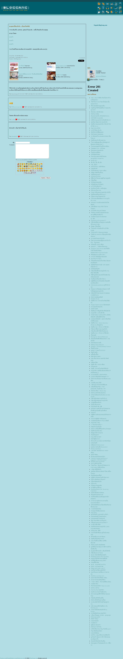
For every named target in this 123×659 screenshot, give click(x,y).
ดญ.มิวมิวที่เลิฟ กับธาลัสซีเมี (99, 558)
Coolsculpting (79, 128)
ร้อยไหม (37, 131)
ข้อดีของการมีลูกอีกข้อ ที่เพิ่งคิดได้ (100, 311)
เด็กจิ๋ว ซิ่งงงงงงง (96, 404)
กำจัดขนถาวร (57, 131)
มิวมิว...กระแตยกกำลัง (97, 566)
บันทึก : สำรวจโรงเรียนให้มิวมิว (99, 368)
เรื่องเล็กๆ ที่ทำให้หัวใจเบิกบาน (99, 331)
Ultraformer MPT (19, 131)
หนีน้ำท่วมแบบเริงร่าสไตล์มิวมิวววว (101, 120)
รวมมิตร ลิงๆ (94, 584)
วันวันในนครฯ (95, 435)
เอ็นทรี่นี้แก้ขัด (95, 562)
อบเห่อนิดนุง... (95, 633)
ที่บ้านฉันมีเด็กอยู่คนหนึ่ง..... (98, 106)
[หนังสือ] (116, 9)
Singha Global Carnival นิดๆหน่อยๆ (100, 304)
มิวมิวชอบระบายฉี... (96, 342)
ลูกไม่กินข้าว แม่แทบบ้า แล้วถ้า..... (100, 514)
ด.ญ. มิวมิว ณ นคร (96, 437)
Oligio (32, 131)
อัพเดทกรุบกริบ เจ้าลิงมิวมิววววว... (100, 116)
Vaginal (47, 128)
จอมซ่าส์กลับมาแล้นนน (97, 492)
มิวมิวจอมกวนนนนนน (97, 134)
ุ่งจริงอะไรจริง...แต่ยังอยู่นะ (99, 188)
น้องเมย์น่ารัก (15, 136)
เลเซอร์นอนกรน (63, 128)
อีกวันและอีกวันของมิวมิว (98, 456)
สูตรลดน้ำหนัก (28, 128)
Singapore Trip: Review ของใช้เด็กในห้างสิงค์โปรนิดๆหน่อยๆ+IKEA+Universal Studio (100, 250)
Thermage (36, 128)
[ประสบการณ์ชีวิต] (116, 14)
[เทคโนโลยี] (116, 5)
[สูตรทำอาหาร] (99, 5)
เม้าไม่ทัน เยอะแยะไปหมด (98, 210)
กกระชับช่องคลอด (43, 128)
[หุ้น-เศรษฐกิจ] (103, 14)
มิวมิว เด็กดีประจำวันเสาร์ (98, 479)
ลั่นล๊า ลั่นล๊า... (94, 352)
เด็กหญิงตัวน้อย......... (96, 154)
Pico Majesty (65, 131)
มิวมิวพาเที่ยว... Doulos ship (98, 391)
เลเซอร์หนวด (53, 131)
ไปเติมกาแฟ (59, 75)
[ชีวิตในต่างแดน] (120, 14)
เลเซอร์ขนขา (51, 131)
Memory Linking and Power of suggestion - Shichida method (99, 459)
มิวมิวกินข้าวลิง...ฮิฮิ (96, 406)
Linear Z (9, 131)
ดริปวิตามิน (58, 128)
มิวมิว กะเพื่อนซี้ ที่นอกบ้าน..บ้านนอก (101, 428)
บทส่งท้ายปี (94, 168)
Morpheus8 (13, 131)
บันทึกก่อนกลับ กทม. (96, 430)
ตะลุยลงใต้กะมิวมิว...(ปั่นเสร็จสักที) (100, 551)
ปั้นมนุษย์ (93, 335)
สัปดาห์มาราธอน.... (96, 356)
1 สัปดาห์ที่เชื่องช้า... (96, 469)
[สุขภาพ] (112, 14)
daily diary (94, 512)
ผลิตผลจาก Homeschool (97, 445)
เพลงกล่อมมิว (95, 621)
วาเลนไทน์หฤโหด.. (96, 509)
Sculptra (74, 131)
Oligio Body (54, 128)
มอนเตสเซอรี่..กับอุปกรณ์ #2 (98, 516)
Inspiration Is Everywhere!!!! (98, 220)
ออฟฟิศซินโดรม (38, 128)
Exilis (32, 128)
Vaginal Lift (46, 128)
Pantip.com (3, 658)
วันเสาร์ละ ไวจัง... (96, 422)
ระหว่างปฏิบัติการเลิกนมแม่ (98, 418)
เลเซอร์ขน (60, 131)
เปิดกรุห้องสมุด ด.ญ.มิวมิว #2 (99, 398)
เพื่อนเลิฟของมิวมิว (96, 481)
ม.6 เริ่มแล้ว (22, 65)
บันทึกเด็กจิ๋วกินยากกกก (97, 538)
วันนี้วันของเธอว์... (96, 174)
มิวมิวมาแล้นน (95, 114)
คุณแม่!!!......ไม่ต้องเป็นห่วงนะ (99, 246)
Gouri (68, 131)
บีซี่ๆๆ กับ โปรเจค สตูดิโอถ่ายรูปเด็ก (100, 178)
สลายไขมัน (73, 128)
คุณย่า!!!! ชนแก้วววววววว (98, 350)
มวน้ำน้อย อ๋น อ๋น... (96, 130)
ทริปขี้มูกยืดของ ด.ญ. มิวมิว (98, 560)
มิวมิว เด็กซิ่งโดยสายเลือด (98, 600)
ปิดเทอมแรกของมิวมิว (97, 150)
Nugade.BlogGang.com (100, 25)
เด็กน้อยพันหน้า (95, 269)
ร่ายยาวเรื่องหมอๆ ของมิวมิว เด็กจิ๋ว (101, 192)
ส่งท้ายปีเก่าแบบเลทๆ (97, 118)
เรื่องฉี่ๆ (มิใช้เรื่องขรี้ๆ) (97, 598)
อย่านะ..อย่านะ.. (95, 588)
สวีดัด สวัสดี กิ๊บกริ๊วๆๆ (97, 172)
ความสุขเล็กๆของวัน (96, 306)
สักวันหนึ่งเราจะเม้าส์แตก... (98, 536)
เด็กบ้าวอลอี (94, 309)
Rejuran (83, 128)
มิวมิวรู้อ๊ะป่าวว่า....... (96, 439)
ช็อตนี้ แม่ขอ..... (95, 348)
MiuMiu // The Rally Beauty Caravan (101, 346)
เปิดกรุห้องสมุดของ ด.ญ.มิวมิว (99, 400)
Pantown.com (21, 658)
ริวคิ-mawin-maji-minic (17, 107)
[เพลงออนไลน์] (107, 9)
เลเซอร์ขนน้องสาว (41, 131)
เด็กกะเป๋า (94, 483)
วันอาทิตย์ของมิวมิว (96, 631)
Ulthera (28, 131)
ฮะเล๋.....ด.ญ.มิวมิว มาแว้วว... (98, 564)
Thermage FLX (30, 131)
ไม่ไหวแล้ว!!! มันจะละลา (99, 232)
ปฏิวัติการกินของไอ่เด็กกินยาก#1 (100, 477)
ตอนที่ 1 (11, 37)
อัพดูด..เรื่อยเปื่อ (96, 226)
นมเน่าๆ (93, 412)
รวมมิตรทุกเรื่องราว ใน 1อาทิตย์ (100, 420)
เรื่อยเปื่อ (94, 180)
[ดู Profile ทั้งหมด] (101, 76)
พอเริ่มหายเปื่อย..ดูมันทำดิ (98, 570)
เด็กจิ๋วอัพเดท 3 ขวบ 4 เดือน (98, 170)
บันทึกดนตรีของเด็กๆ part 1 (98, 194)
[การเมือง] (103, 9)
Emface (20, 131)
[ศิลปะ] (120, 9)
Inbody (41, 128)
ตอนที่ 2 (11, 40)
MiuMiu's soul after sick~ (97, 576)
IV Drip (57, 128)
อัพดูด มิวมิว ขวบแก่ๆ (97, 433)
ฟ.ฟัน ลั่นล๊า (94, 443)
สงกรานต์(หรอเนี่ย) (96, 463)
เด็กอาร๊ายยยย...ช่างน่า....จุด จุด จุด (101, 615)
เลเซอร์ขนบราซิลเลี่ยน (48, 131)
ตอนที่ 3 (11, 44)
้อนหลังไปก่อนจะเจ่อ (97, 494)
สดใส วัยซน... (94, 454)
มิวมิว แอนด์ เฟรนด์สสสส (98, 544)
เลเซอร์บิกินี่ (39, 131)
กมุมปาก (11, 131)
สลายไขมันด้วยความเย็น (76, 128)
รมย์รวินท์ (82, 128)
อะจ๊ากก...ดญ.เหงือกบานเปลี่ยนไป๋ (100, 635)
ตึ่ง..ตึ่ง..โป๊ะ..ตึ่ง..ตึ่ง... (97, 162)
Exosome (70, 131)
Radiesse (77, 131)
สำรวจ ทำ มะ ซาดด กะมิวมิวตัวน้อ (101, 441)
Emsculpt (71, 128)
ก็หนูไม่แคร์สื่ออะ (96, 152)
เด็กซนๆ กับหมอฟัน (96, 485)
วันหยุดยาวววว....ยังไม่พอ (98, 148)
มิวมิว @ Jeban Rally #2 (97, 344)
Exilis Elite (31, 128)
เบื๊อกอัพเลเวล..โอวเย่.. (97, 553)
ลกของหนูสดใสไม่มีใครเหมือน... (100, 146)
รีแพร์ (61, 128)
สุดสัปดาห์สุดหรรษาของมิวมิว (99, 122)
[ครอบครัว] (112, 9)
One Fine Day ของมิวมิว (97, 590)
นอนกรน (65, 128)
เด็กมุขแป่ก (94, 366)
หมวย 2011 (94, 160)
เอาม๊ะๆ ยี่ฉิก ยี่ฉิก (96, 524)
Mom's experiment (96, 448)
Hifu (21, 131)
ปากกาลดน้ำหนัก (68, 128)
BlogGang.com (33, 658)
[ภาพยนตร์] (107, 5)
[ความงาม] (99, 9)
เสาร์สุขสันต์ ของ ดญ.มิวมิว (98, 613)
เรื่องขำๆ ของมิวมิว (96, 426)
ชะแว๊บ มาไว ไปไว (96, 258)
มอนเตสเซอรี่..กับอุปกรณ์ (98, 518)
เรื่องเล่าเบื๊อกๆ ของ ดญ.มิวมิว (99, 329)
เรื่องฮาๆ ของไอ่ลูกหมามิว (98, 196)
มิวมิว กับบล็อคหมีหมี (97, 297)
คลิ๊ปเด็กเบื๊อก (94, 354)
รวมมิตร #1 (94, 623)
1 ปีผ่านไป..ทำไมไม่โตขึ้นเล (99, 384)
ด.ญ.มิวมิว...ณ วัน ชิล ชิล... (98, 313)
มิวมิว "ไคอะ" (94, 618)
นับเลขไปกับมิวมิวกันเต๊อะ (98, 641)
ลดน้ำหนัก (29, 128)
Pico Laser (63, 131)
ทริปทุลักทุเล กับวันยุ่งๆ (97, 184)
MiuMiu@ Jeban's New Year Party (100, 556)
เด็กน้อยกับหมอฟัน (96, 182)
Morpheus (51, 128)
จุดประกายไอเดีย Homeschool (99, 447)
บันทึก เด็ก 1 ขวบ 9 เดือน (98, 364)
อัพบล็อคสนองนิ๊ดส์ (96, 475)
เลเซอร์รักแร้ (55, 131)
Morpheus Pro (49, 128)
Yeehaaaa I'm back (96, 176)
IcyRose (13, 119)
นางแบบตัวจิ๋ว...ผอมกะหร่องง (99, 374)
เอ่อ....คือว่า (94, 164)
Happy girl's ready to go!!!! (98, 568)
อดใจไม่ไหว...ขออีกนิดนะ (98, 166)
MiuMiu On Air (95, 299)
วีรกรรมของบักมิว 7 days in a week (100, 586)
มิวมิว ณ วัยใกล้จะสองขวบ (98, 393)
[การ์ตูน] (107, 14)
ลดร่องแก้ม (14, 131)
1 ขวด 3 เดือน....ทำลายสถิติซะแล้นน (101, 581)
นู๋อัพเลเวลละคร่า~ (96, 625)
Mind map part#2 (95, 617)
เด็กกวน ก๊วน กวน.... (96, 190)
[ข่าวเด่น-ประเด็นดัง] (103, 5)
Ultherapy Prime (25, 131)
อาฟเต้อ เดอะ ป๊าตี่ (96, 382)
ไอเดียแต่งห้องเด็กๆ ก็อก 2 (98, 279)
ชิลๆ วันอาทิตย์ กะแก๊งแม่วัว (98, 520)
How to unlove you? (61, 65)
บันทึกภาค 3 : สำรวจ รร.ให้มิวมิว (100, 327)
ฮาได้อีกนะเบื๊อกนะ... (96, 487)
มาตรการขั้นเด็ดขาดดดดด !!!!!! (100, 376)
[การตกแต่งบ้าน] (112, 5)
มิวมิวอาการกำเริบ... (96, 627)
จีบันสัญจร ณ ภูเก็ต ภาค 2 (98, 254)
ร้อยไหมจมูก (36, 131)
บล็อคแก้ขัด (94, 362)
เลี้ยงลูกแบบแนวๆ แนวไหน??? (99, 522)
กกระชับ (52, 128)
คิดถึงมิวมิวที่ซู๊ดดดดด (97, 132)
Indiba (66, 128)
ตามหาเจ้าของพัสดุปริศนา (98, 579)
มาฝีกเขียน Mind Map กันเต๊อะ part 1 (101, 629)
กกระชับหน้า (23, 131)
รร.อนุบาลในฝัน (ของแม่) (98, 511)
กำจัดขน (58, 131)
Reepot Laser (67, 131)
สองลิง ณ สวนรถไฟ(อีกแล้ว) (98, 592)
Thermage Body (34, 128)
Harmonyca (71, 131)
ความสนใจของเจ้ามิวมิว (98, 238)
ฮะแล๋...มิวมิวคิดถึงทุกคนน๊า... (99, 555)
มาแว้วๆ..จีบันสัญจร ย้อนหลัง (99, 256)
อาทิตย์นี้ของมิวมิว (96, 402)
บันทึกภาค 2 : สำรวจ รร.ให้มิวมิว (100, 333)
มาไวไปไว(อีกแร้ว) (96, 186)
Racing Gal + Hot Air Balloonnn (99, 337)
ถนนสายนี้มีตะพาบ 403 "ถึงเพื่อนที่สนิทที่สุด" (31, 74)
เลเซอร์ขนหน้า (44, 131)
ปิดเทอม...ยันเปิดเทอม (97, 112)
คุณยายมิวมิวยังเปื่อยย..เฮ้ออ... (99, 577)
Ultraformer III (16, 131)
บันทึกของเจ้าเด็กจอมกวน (98, 140)
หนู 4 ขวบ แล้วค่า (96, 128)
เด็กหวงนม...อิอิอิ (95, 530)
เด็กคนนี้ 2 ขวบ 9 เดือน (97, 244)
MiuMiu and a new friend (97, 461)
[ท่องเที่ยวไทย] (99, 14)
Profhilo (73, 131)
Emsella (60, 128)
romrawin (80, 128)
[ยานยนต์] (120, 5)
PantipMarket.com (12, 658)
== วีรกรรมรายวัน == (96, 424)
